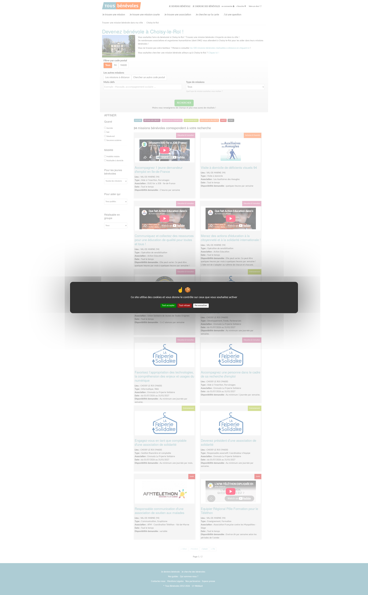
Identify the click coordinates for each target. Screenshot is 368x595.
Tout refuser (184, 305)
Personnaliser (201, 305)
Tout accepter (168, 305)
